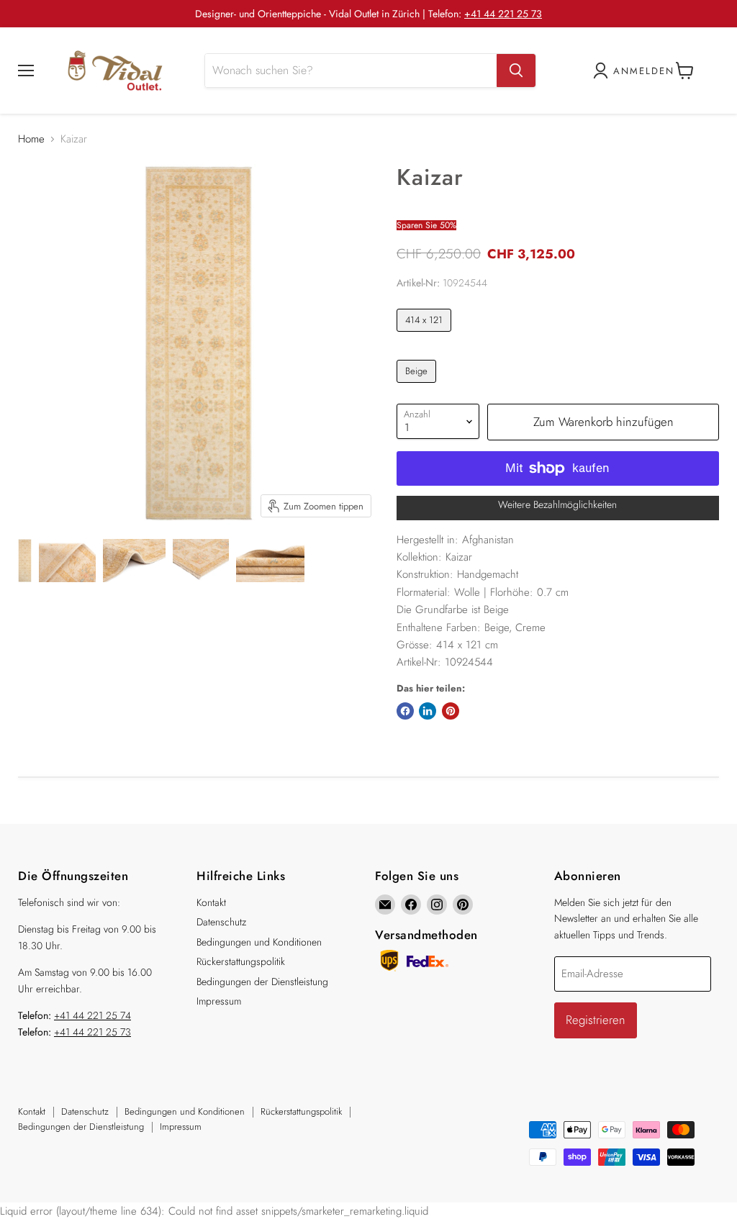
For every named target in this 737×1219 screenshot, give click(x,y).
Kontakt (211, 902)
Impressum (218, 1001)
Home (31, 139)
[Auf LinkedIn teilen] (427, 711)
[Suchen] (516, 70)
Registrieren (595, 1019)
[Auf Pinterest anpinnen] (450, 711)
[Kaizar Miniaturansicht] (25, 561)
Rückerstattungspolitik (240, 961)
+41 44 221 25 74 (92, 1015)
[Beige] (418, 386)
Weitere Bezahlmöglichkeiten (557, 504)
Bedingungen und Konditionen (259, 942)
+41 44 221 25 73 (503, 13)
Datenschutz (221, 922)
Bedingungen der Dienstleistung (262, 981)
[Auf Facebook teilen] (405, 711)
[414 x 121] (426, 335)
